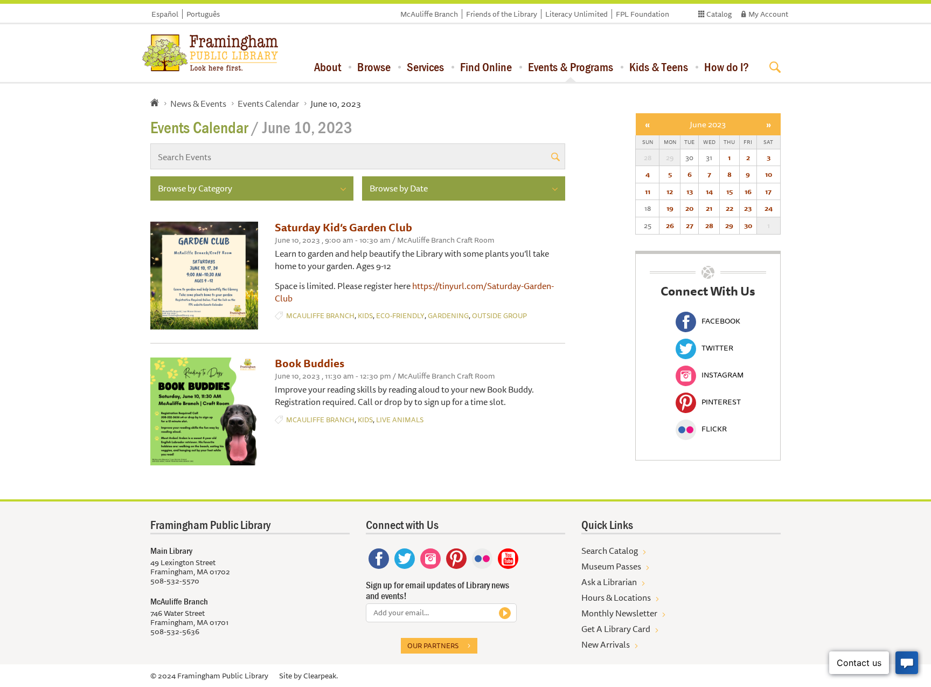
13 (689, 191)
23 (748, 208)
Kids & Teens (658, 66)
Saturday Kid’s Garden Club (343, 227)
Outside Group (499, 316)
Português (203, 14)
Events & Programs (570, 66)
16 (748, 191)
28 (709, 225)
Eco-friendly (400, 316)
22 (729, 208)
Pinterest (721, 402)
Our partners (432, 645)
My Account (768, 14)
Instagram (722, 375)
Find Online (486, 66)
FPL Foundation (642, 14)
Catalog (719, 14)
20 (689, 208)
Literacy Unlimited (576, 14)
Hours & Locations (616, 597)
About (327, 66)
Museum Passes (611, 566)
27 (689, 225)
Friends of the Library (501, 14)
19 (669, 208)
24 (769, 208)
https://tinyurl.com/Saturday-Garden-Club (414, 292)
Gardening (448, 316)
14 (709, 191)
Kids (365, 316)
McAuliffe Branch (429, 14)
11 (647, 191)
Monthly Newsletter (619, 613)
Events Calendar (268, 103)
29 (729, 225)
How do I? (726, 66)
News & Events (198, 103)
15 (729, 191)
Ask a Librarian (609, 582)
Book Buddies (309, 363)
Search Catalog (609, 550)
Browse (374, 66)
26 (670, 225)
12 (669, 191)
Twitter (717, 348)
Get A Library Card (615, 629)
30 (748, 225)
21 (709, 208)
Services (425, 66)
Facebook (720, 321)
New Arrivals (605, 644)
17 (768, 191)
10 (768, 174)
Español (164, 14)
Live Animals (399, 420)
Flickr (714, 429)
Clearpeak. (320, 676)
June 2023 (708, 124)
